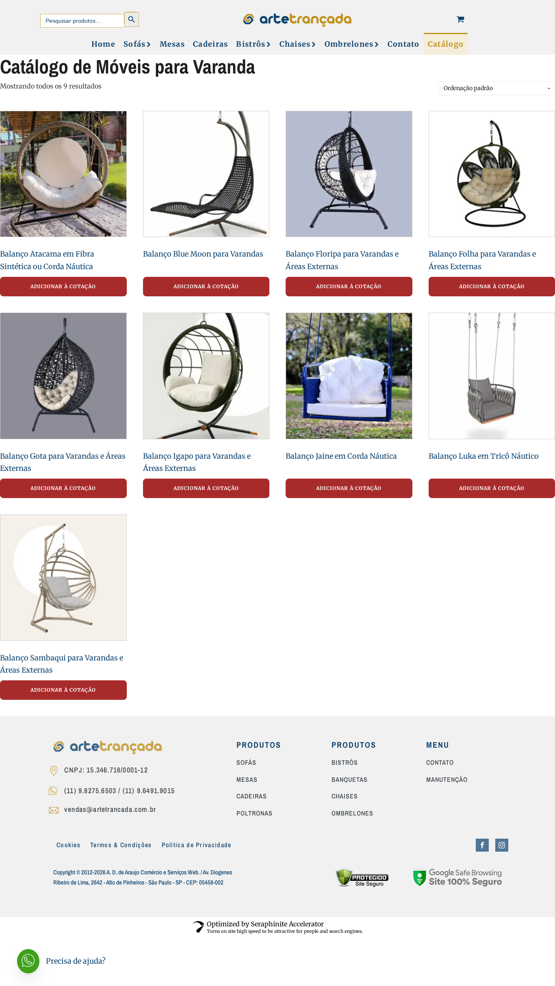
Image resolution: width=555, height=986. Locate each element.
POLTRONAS (254, 813)
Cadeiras (210, 44)
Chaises (295, 44)
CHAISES (345, 796)
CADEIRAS (251, 796)
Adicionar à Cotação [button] (63, 286)
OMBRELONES (352, 813)
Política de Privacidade (197, 844)
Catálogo (446, 44)
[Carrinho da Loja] (460, 19)
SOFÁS (246, 762)
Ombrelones (349, 44)
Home (103, 44)
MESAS (247, 779)
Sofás (135, 44)
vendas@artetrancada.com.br (110, 809)
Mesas (172, 44)
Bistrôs (250, 44)
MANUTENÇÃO (447, 779)
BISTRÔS (345, 762)
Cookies (68, 844)
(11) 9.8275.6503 (90, 790)
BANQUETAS (350, 779)
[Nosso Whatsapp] (55, 792)
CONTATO (440, 762)
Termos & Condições (121, 844)
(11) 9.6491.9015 (149, 790)
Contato (404, 44)
